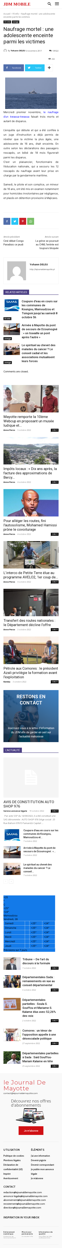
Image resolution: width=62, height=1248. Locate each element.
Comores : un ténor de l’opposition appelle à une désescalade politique (39, 1034)
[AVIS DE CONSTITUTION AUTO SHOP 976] (31, 777)
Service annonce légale (15, 811)
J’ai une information (40, 1155)
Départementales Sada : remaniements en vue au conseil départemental (38, 981)
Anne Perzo (9, 430)
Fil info (16, 13)
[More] (49, 67)
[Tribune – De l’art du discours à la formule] (12, 963)
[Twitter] (14, 221)
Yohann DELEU (18, 50)
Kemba (6, 681)
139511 (55, 430)
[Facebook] (6, 221)
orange (15, 22)
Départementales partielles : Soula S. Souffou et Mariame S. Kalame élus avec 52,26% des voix (39, 1008)
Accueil (6, 13)
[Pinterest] (22, 221)
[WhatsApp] (30, 221)
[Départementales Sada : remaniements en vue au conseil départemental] (12, 981)
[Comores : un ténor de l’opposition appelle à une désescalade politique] (12, 1035)
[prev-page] (5, 881)
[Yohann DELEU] (5, 50)
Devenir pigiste (38, 1160)
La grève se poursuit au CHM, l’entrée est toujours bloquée (47, 244)
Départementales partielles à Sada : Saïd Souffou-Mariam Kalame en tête (40, 1057)
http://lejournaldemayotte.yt (42, 269)
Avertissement (10, 1178)
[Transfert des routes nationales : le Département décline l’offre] (31, 602)
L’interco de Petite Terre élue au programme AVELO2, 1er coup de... (30, 575)
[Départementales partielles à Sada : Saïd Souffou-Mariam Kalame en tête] (12, 1057)
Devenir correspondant (42, 1164)
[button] (49, 4)
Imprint (7, 1173)
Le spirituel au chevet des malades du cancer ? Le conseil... (37, 868)
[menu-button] (57, 4)
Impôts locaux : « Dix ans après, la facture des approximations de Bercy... (30, 473)
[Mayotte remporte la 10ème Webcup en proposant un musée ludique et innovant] (31, 398)
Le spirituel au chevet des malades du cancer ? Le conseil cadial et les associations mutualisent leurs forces (38, 353)
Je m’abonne (37, 1178)
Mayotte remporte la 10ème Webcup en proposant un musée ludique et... (28, 421)
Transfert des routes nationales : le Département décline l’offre (29, 622)
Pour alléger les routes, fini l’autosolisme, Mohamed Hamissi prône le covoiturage (30, 525)
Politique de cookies (13, 1155)
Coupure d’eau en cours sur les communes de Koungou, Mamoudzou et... (40, 834)
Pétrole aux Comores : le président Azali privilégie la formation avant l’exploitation (30, 672)
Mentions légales (12, 1160)
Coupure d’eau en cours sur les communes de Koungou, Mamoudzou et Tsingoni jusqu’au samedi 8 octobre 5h (40, 309)
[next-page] (11, 881)
